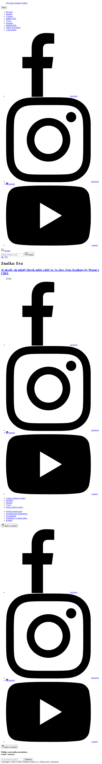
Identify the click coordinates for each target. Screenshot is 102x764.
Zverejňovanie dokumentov (17, 514)
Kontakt (9, 520)
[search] (12, 254)
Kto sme (9, 12)
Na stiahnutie (11, 516)
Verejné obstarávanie (14, 511)
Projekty (9, 14)
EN (6, 257)
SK (2, 257)
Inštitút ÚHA (11, 19)
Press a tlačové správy (14, 507)
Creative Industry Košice (16, 498)
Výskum (9, 16)
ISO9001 (9, 500)
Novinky (9, 23)
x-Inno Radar (11, 30)
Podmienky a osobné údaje (16, 518)
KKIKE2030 (11, 25)
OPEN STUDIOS (13, 28)
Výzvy (8, 21)
